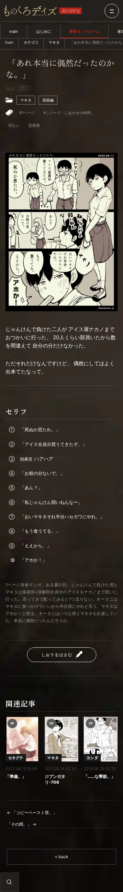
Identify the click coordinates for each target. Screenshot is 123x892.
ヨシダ (92, 757)
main (13, 31)
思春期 (34, 125)
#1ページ (27, 112)
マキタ (54, 42)
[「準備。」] (22, 739)
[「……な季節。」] (101, 739)
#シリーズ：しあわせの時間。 (69, 112)
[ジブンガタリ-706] (62, 739)
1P (12, 723)
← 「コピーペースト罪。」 (32, 812)
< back (61, 856)
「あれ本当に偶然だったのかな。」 (59, 69)
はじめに (43, 31)
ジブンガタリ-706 (55, 779)
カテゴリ (31, 42)
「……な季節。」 (99, 776)
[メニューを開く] (112, 11)
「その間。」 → (22, 824)
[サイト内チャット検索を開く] (9, 882)
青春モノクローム (84, 31)
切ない (13, 125)
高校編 (48, 100)
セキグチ (16, 757)
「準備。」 (15, 776)
